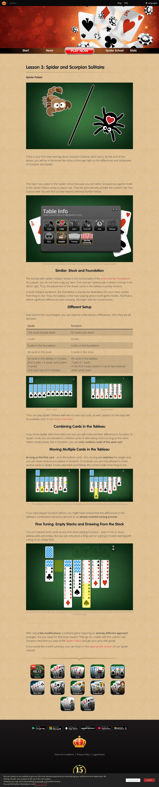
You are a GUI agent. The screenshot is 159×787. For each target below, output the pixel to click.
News (49, 50)
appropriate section (101, 646)
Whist (77, 677)
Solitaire (118, 677)
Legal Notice (99, 754)
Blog (120, 3)
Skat (117, 693)
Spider (97, 677)
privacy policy (40, 784)
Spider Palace (74, 640)
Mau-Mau (37, 693)
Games (13, 3)
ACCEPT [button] (149, 780)
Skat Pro (37, 677)
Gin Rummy (57, 677)
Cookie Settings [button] (133, 780)
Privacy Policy (83, 754)
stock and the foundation (115, 278)
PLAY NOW (79, 51)
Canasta (87, 710)
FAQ (126, 3)
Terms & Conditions (64, 754)
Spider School (115, 50)
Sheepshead (77, 693)
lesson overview (63, 419)
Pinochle (57, 693)
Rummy (67, 710)
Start (26, 50)
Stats (133, 50)
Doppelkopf (97, 693)
